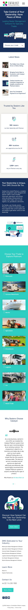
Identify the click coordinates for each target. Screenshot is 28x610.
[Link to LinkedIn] (6, 598)
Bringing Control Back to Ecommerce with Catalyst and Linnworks (17, 74)
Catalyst (8, 605)
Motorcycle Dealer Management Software (12, 546)
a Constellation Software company (17, 605)
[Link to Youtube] (9, 598)
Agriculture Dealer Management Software (12, 549)
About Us (4, 570)
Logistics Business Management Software (12, 556)
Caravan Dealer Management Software (11, 551)
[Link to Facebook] (3, 598)
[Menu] (23, 3)
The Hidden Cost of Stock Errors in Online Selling (17, 65)
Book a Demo (14, 527)
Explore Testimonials (7, 573)
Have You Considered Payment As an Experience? (18, 92)
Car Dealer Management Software (10, 558)
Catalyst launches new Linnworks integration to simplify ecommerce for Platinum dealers (17, 83)
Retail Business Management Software (11, 553)
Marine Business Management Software (12, 560)
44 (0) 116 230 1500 (9, 583)
